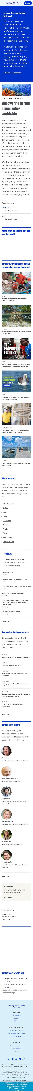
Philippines (7, 537)
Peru (5, 533)
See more (5, 622)
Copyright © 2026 (7, 1065)
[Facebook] (20, 1059)
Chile (5, 512)
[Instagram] (16, 1059)
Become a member (16, 1046)
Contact (16, 1051)
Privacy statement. (19, 1066)
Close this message (12, 72)
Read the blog (8, 898)
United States (8, 541)
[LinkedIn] (12, 1059)
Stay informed (9, 886)
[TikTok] (23, 1059)
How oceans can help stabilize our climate (16, 657)
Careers (16, 1018)
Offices (16, 1021)
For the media (16, 1036)
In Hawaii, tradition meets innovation (14, 579)
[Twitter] (8, 1059)
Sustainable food (11, 219)
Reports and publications (16, 1033)
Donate (28, 3)
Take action (16, 1048)
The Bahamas (8, 504)
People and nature (11, 211)
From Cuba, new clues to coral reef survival (16, 586)
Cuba (5, 516)
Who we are (16, 1015)
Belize (5, 508)
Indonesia (7, 520)
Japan (5, 525)
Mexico (6, 529)
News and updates (16, 1030)
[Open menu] (2, 3)
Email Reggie (6, 919)
